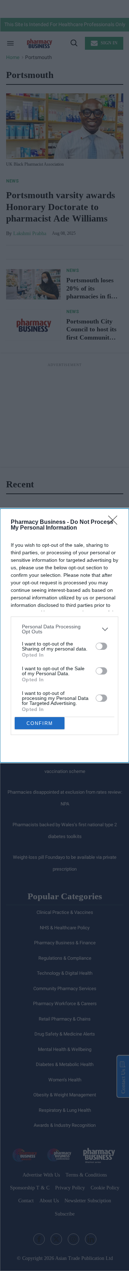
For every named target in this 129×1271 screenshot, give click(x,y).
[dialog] (64, 635)
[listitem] (64, 629)
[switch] (101, 646)
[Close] (115, 522)
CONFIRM (40, 723)
